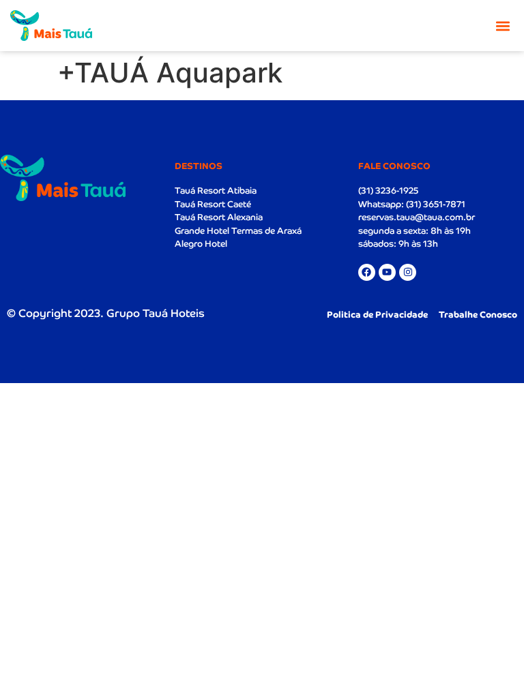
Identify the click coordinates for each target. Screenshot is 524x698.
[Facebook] (366, 272)
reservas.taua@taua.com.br (416, 217)
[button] (502, 25)
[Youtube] (387, 272)
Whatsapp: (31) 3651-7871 (411, 204)
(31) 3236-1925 (388, 190)
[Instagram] (407, 272)
